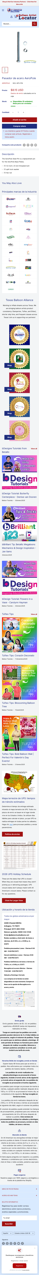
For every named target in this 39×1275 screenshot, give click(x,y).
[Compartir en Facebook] (24, 144)
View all (34, 449)
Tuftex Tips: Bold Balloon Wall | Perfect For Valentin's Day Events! (18, 757)
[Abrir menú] (3, 10)
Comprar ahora (19, 126)
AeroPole (6, 83)
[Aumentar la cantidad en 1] (23, 112)
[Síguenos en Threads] (7, 1243)
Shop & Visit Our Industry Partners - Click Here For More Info (19, 3)
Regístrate (26, 134)
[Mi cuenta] (11, 17)
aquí (11, 824)
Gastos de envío (17, 93)
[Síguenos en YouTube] (18, 1243)
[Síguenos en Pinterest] (14, 1243)
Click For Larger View (14, 901)
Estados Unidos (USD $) (22, 1233)
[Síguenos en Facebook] (3, 1243)
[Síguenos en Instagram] (11, 1243)
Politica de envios (12, 834)
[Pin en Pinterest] (28, 144)
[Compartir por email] (35, 144)
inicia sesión (9, 137)
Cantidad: (6, 112)
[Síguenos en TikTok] (22, 1243)
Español (5, 1233)
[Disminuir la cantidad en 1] (13, 112)
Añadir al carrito (19, 120)
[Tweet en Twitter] (31, 144)
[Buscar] (34, 24)
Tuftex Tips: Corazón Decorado (18, 655)
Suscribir (9, 1224)
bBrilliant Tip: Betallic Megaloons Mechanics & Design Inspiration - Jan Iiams (19, 548)
